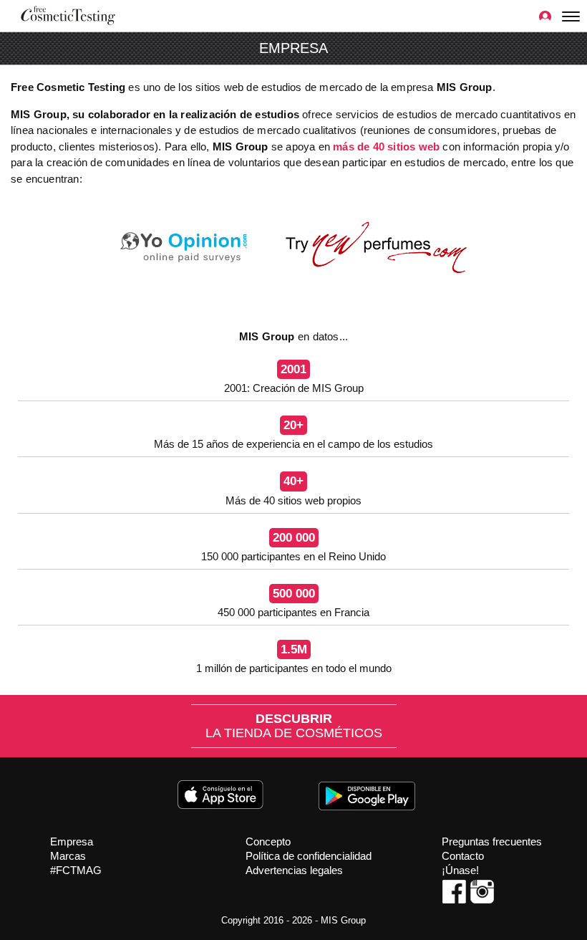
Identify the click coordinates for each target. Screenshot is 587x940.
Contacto (463, 856)
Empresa (71, 841)
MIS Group (343, 920)
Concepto (268, 841)
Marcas (68, 856)
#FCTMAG (76, 870)
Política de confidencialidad (309, 856)
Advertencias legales (294, 870)
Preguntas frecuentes (492, 841)
